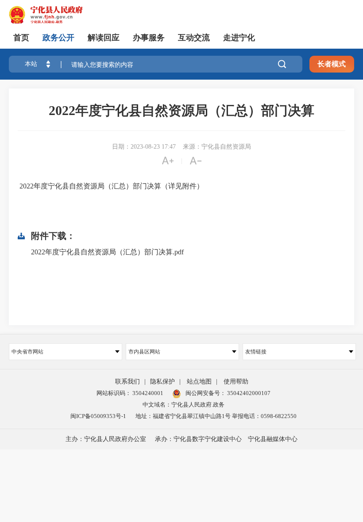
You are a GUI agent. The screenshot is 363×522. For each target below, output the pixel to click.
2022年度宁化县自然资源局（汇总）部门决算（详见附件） (111, 186)
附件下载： (53, 236)
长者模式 (331, 64)
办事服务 (149, 37)
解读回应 (104, 37)
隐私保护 (162, 381)
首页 (21, 37)
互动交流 (194, 37)
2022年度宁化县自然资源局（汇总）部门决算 (181, 110)
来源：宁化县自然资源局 (217, 146)
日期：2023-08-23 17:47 (144, 146)
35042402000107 (248, 393)
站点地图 (199, 381)
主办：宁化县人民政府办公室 (106, 439)
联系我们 (127, 381)
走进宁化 (239, 37)
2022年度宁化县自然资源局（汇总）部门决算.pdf (107, 252)
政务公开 (58, 37)
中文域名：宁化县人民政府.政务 (183, 404)
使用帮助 (236, 381)
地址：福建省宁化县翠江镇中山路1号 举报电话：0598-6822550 (216, 416)
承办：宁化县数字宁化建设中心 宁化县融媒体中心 (226, 439)
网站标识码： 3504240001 (130, 393)
